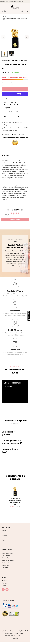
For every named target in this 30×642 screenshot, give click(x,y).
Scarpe (4, 538)
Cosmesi (4, 540)
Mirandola (4, 581)
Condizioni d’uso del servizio (10, 563)
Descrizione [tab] (5, 156)
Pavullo (4, 585)
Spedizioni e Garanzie (8, 560)
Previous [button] (3, 37)
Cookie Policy (5, 567)
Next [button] (27, 37)
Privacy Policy (5, 565)
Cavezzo (4, 583)
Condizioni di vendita (7, 553)
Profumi (4, 531)
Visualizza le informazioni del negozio (13, 112)
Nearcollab (15, 638)
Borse (3, 533)
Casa (3, 16)
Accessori (4, 535)
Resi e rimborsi (6, 556)
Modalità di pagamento (8, 558)
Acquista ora (18, 1)
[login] (21, 11)
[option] (15, 36)
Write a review (15, 219)
